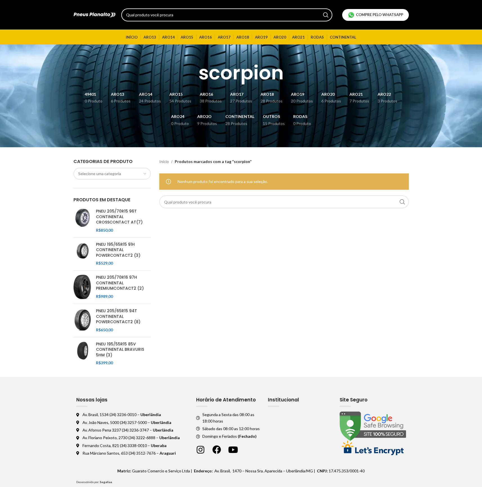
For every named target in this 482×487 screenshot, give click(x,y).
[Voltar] (191, 73)
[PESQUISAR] (325, 14)
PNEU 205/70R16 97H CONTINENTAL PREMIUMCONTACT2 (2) (120, 283)
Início (164, 161)
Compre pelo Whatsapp (379, 14)
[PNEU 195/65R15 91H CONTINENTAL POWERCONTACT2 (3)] (82, 254)
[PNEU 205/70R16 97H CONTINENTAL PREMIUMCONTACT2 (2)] (82, 287)
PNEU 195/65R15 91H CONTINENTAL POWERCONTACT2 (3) (118, 250)
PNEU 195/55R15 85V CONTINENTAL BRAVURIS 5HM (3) (120, 349)
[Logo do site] (94, 14)
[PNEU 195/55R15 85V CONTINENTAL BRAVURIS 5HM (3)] (82, 353)
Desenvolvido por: (94, 482)
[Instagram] (200, 449)
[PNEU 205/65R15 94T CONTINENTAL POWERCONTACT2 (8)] (82, 320)
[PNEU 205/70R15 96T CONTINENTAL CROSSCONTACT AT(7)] (82, 221)
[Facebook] (216, 449)
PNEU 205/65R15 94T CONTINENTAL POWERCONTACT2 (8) (118, 316)
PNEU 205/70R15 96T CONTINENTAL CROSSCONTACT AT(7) (119, 217)
